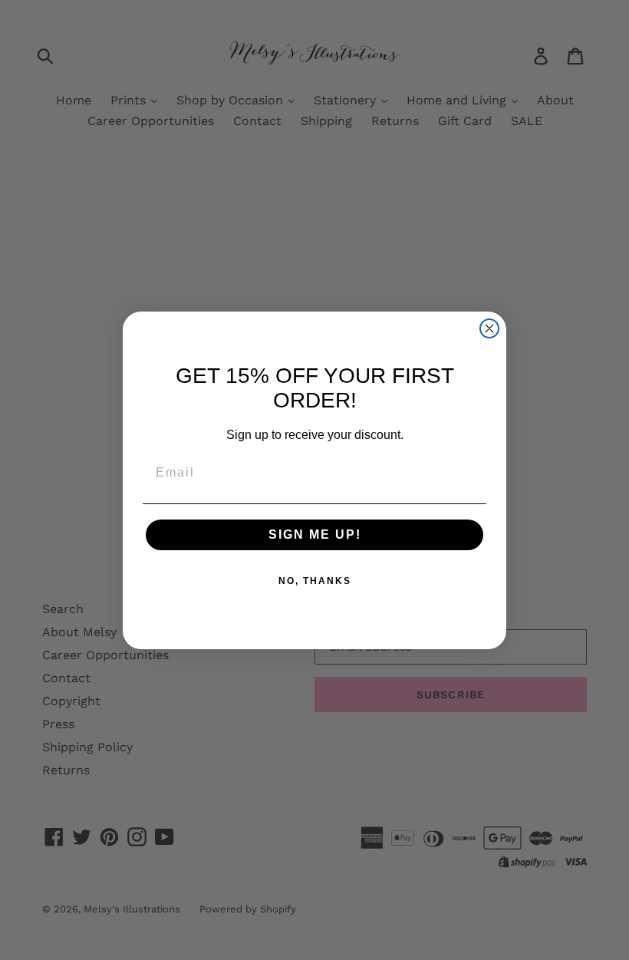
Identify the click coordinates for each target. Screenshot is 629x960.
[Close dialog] (489, 328)
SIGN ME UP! (314, 534)
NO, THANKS (314, 581)
